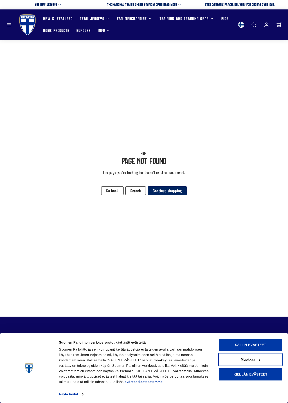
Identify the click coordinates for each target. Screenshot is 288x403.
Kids (225, 18)
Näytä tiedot (68, 394)
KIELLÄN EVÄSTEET (250, 374)
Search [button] (135, 191)
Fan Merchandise (132, 18)
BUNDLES (83, 30)
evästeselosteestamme (143, 382)
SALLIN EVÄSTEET (250, 345)
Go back (112, 191)
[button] (9, 24)
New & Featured (58, 18)
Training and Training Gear (184, 18)
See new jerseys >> (48, 4)
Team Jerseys (92, 18)
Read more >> (172, 4)
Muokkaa (248, 359)
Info (101, 30)
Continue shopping (167, 191)
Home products (56, 30)
